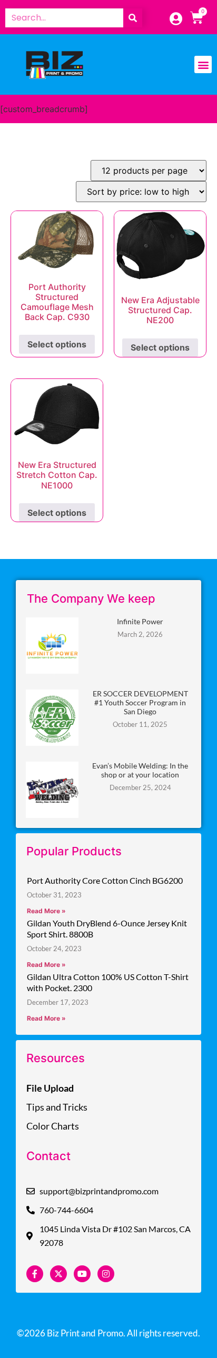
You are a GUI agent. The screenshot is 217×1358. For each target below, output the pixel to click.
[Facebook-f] (34, 1273)
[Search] (132, 17)
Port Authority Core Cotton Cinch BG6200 (105, 880)
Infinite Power (140, 621)
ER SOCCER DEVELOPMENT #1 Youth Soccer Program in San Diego (140, 702)
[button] (203, 64)
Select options (56, 344)
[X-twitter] (58, 1273)
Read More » (46, 911)
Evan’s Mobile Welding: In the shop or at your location (140, 770)
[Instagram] (105, 1273)
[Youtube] (82, 1273)
